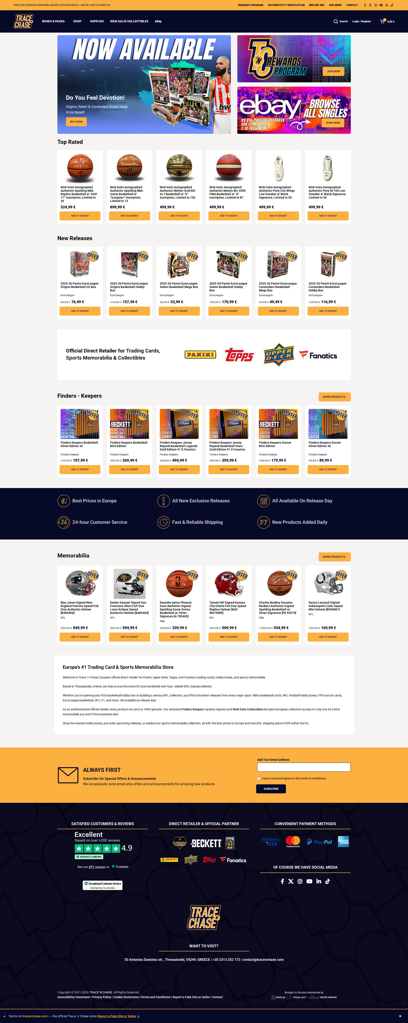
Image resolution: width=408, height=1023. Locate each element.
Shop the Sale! (204, 558)
